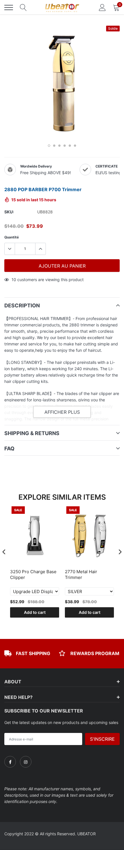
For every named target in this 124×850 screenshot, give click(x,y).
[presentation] (4, 551)
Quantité (11, 237)
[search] (23, 7)
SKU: (9, 211)
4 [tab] (64, 145)
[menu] (8, 7)
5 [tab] (70, 145)
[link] (10, 762)
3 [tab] (59, 145)
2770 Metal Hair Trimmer (81, 574)
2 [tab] (54, 145)
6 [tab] (75, 145)
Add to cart (35, 612)
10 (14, 279)
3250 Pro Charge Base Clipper (33, 574)
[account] (102, 7)
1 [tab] (49, 145)
